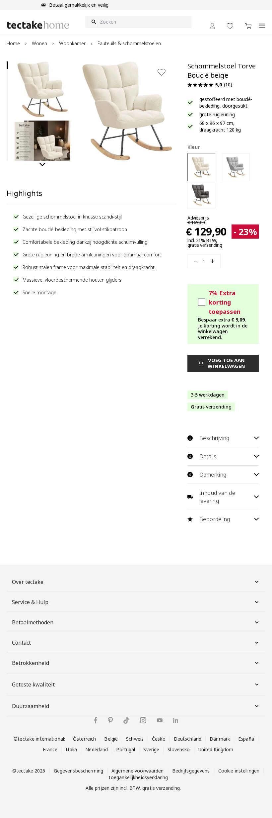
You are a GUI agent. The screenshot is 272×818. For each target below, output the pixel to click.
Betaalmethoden (32, 622)
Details (208, 456)
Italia (71, 749)
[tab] (7, 65)
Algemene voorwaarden (137, 771)
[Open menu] (262, 22)
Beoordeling (214, 519)
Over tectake (27, 582)
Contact (21, 642)
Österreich (84, 739)
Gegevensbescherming (78, 771)
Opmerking (213, 474)
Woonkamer (72, 43)
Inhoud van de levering (217, 496)
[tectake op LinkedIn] (175, 720)
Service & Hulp (30, 602)
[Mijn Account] (212, 26)
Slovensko (179, 749)
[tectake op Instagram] (143, 720)
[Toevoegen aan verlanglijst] (162, 72)
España (246, 739)
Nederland (96, 749)
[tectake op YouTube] (160, 720)
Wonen (39, 43)
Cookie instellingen (238, 771)
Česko (159, 739)
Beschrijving (214, 438)
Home (13, 43)
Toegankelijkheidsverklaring (138, 777)
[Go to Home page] (38, 24)
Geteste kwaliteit (33, 684)
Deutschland (187, 739)
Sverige (151, 749)
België (111, 739)
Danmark (220, 739)
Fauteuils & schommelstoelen (129, 43)
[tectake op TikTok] (126, 720)
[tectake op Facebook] (95, 720)
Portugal (125, 749)
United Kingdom (216, 749)
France (50, 749)
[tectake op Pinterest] (110, 720)
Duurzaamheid (30, 706)
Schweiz (135, 739)
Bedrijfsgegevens (191, 771)
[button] (42, 89)
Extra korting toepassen (224, 302)
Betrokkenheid (30, 663)
